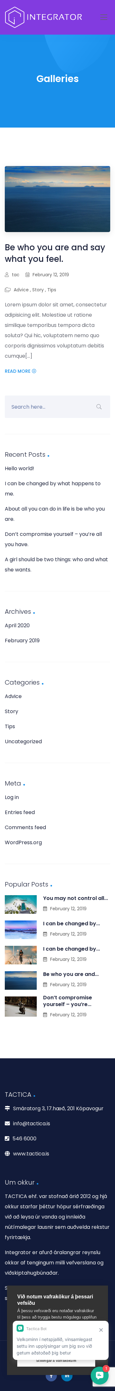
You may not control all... (75, 898)
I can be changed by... (71, 923)
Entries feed (20, 812)
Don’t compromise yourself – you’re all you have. (53, 539)
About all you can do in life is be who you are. (55, 514)
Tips (51, 290)
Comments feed (25, 827)
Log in (12, 797)
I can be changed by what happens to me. (53, 488)
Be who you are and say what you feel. (55, 253)
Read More (17, 371)
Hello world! (19, 468)
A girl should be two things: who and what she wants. (56, 564)
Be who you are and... (71, 974)
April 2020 (17, 625)
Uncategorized (23, 741)
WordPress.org (23, 842)
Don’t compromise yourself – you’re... (67, 1001)
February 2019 (22, 640)
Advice (21, 290)
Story (38, 290)
